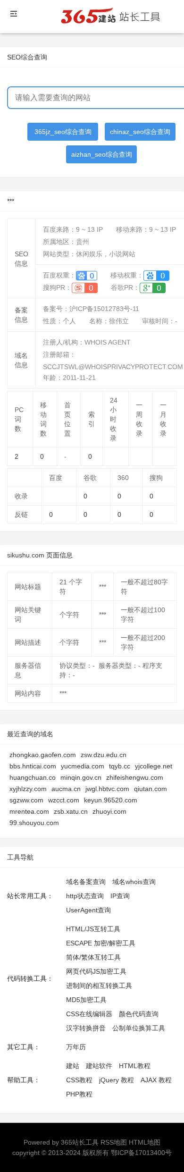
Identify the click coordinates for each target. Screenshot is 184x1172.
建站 (72, 1066)
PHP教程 (79, 1094)
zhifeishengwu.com (134, 777)
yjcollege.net (153, 766)
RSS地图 (113, 1142)
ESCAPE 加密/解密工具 (100, 943)
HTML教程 (135, 1066)
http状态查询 (85, 896)
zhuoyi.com (109, 811)
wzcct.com (63, 800)
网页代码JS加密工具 (96, 971)
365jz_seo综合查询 (63, 131)
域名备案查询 (86, 881)
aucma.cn (66, 789)
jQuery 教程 (116, 1080)
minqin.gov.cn (80, 777)
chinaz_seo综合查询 (140, 131)
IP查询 (120, 896)
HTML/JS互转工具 (93, 929)
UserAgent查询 (88, 910)
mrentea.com (29, 811)
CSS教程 (79, 1080)
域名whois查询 (134, 881)
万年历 (76, 1047)
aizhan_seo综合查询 (101, 154)
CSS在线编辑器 (89, 1014)
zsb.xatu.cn (71, 811)
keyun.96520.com (110, 800)
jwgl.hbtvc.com (107, 789)
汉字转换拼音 (86, 1028)
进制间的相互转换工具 (99, 985)
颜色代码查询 (139, 1014)
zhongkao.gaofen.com (42, 755)
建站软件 (99, 1066)
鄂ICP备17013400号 (141, 1152)
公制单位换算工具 (138, 1028)
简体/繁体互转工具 (93, 957)
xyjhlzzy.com (28, 789)
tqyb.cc (119, 766)
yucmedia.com (82, 766)
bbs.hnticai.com (32, 766)
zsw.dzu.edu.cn (103, 755)
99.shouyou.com (34, 822)
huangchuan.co (32, 777)
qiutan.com (150, 789)
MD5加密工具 (86, 999)
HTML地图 (144, 1142)
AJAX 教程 (156, 1080)
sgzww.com (26, 800)
